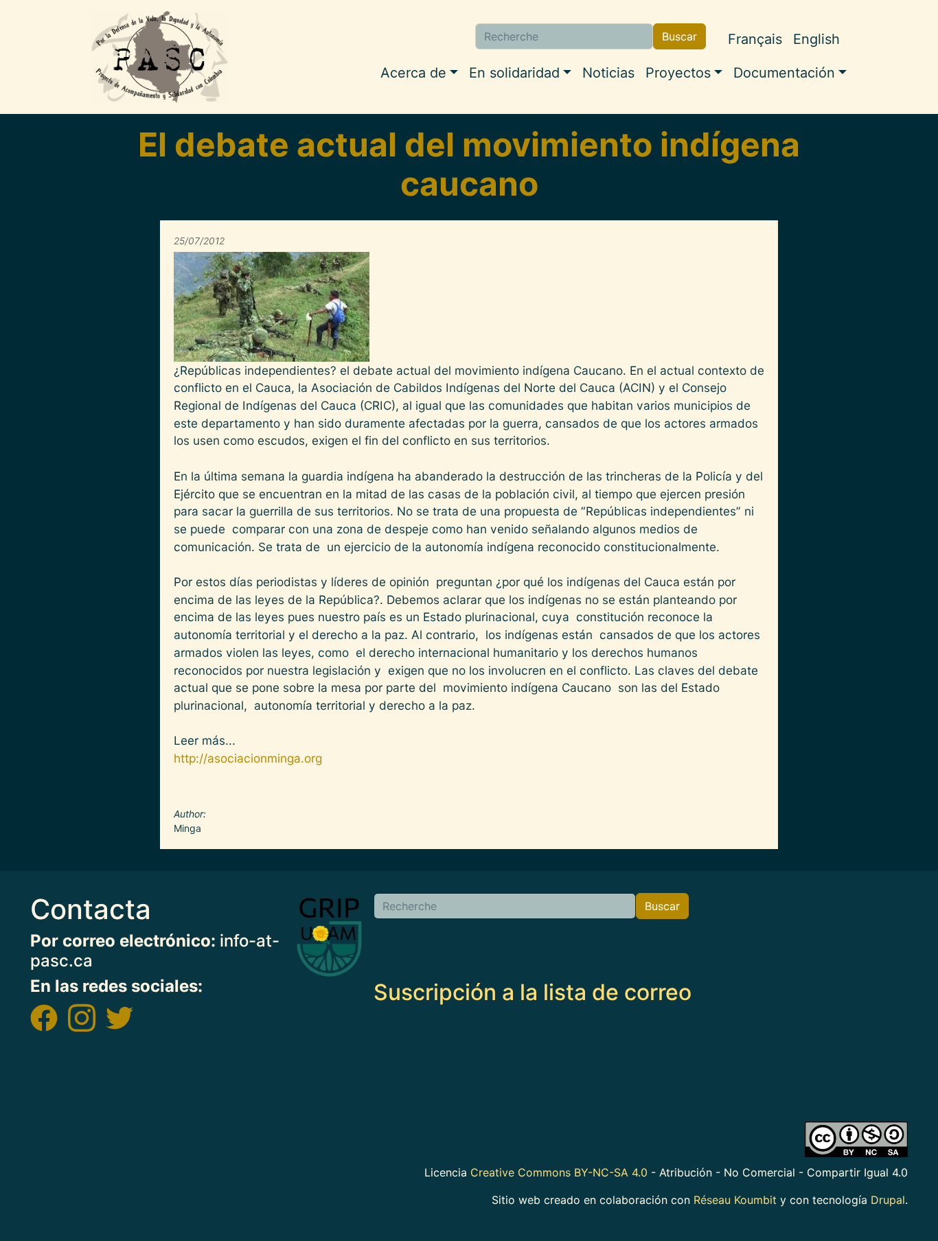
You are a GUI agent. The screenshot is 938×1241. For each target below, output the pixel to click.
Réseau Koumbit (735, 1200)
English (816, 39)
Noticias (608, 73)
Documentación (784, 73)
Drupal (888, 1200)
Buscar (679, 36)
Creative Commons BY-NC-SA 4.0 (559, 1172)
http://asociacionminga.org (248, 758)
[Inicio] (160, 56)
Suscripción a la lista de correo (532, 992)
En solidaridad (514, 73)
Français (755, 39)
